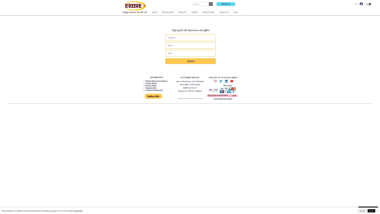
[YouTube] (231, 81)
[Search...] (211, 4)
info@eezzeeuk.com (190, 88)
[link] (369, 4)
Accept (371, 211)
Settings (362, 211)
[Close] (377, 210)
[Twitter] (220, 81)
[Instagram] (215, 81)
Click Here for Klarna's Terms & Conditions (223, 99)
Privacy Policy (78, 211)
